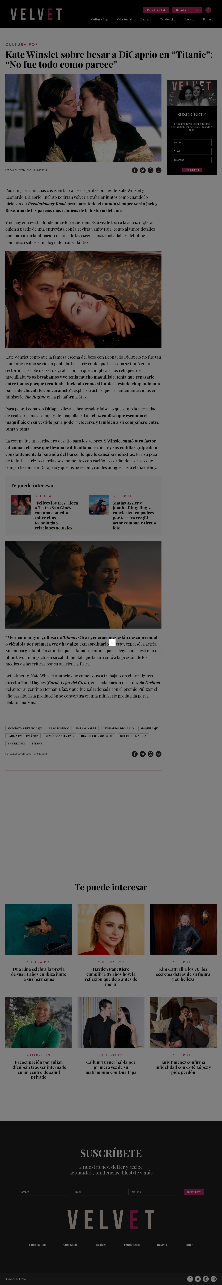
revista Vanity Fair (59, 736)
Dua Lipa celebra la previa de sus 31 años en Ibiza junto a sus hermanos (38, 974)
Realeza (145, 19)
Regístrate (192, 170)
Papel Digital (156, 10)
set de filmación (133, 736)
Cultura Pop (99, 19)
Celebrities (124, 496)
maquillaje (149, 728)
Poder (207, 19)
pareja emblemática (23, 736)
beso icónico (59, 728)
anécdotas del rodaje (24, 728)
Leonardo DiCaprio (118, 728)
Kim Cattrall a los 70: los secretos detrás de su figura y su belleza (183, 974)
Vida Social (124, 19)
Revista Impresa (187, 10)
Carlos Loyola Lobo (20, 170)
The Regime (16, 743)
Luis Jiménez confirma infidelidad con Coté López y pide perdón (183, 1067)
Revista (189, 19)
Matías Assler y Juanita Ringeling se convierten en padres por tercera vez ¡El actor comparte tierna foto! (134, 515)
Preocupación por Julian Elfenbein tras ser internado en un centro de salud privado (38, 1070)
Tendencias (168, 19)
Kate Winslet (86, 728)
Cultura (43, 496)
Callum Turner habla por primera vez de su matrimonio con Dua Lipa (111, 1067)
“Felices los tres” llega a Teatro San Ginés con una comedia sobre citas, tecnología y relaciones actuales (56, 515)
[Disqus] (83, 824)
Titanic (37, 743)
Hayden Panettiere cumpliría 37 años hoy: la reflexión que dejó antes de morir (111, 976)
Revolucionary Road (97, 736)
